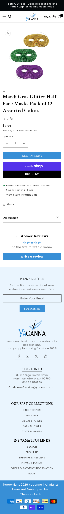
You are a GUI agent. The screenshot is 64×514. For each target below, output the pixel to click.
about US (32, 452)
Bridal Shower (32, 421)
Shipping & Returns (32, 457)
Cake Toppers (32, 410)
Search (32, 447)
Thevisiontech (30, 494)
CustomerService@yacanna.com (32, 387)
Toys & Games (32, 431)
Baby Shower (32, 426)
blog (31, 473)
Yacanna (35, 485)
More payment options (32, 174)
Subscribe (32, 309)
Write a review (31, 257)
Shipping (7, 130)
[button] (4, 16)
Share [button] (10, 204)
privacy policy (32, 463)
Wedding (32, 415)
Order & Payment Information (32, 468)
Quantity (8, 136)
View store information (21, 194)
